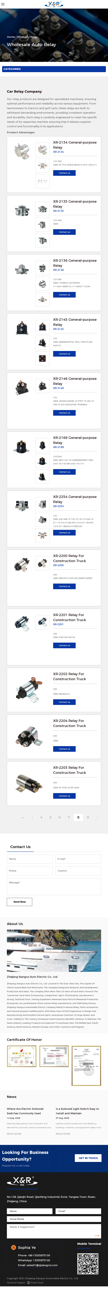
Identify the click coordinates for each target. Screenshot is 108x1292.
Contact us (64, 173)
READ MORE (14, 1134)
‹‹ (23, 817)
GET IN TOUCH (88, 1158)
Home (11, 37)
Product (22, 37)
